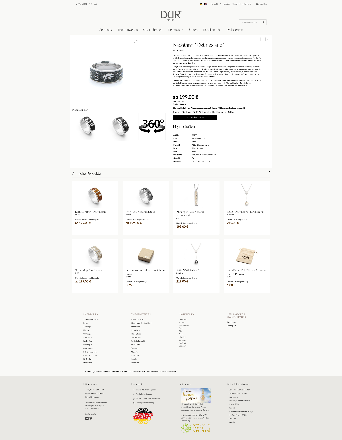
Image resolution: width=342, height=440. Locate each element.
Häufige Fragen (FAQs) (238, 415)
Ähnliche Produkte (86, 173)
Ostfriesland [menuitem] (88, 348)
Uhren (193, 30)
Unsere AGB (234, 404)
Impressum (233, 397)
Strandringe (231, 322)
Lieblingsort (176, 30)
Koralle (134, 359)
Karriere (232, 408)
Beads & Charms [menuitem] (90, 356)
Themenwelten (128, 30)
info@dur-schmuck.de (94, 393)
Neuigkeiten (225, 4)
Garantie (232, 419)
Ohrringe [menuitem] (87, 334)
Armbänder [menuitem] (88, 337)
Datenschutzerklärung (238, 393)
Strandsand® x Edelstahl (141, 323)
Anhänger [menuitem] (87, 327)
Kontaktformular (92, 397)
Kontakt (214, 4)
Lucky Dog (135, 330)
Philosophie (235, 30)
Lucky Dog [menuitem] (87, 341)
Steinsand (135, 348)
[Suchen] (264, 22)
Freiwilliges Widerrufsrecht (239, 401)
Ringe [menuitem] (85, 323)
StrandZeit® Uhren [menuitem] (91, 319)
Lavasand (135, 356)
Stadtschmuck (153, 30)
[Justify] (267, 39)
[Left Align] (263, 39)
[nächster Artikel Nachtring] (267, 39)
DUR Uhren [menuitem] (88, 359)
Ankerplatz (135, 327)
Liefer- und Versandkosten (239, 390)
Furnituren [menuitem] (87, 363)
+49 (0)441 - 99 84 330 (87, 4)
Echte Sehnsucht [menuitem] (90, 352)
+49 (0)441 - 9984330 (94, 390)
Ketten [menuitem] (86, 330)
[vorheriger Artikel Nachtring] (263, 39)
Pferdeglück (136, 334)
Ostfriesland (136, 337)
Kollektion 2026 (137, 319)
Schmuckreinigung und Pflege (241, 411)
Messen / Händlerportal (241, 4)
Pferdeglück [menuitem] (88, 345)
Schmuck (105, 30)
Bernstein (135, 363)
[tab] (106, 30)
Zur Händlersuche (194, 117)
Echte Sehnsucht (138, 341)
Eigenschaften (184, 126)
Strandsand (135, 345)
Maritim (134, 352)
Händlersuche (212, 30)
